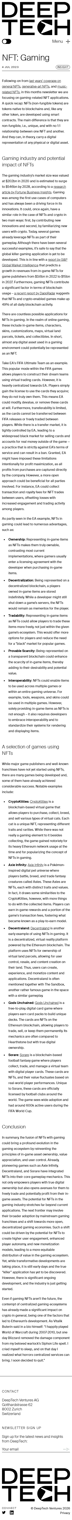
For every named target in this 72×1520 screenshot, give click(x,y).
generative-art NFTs (35, 86)
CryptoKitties (39, 801)
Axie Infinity (35, 865)
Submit (66, 1449)
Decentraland (40, 928)
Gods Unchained (47, 1003)
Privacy (65, 1513)
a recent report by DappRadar (34, 293)
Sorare (24, 1055)
